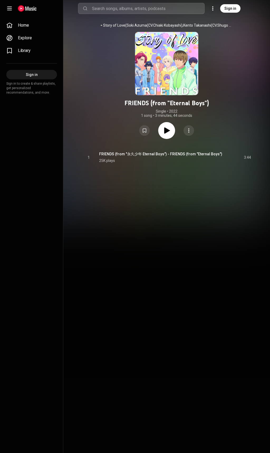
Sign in (230, 8)
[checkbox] (247, 157)
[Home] (27, 8)
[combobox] (148, 8)
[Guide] (9, 8)
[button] (144, 130)
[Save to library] (144, 130)
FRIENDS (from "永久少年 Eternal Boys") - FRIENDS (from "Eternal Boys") (160, 154)
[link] (31, 25)
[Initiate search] (85, 8)
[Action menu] (189, 130)
